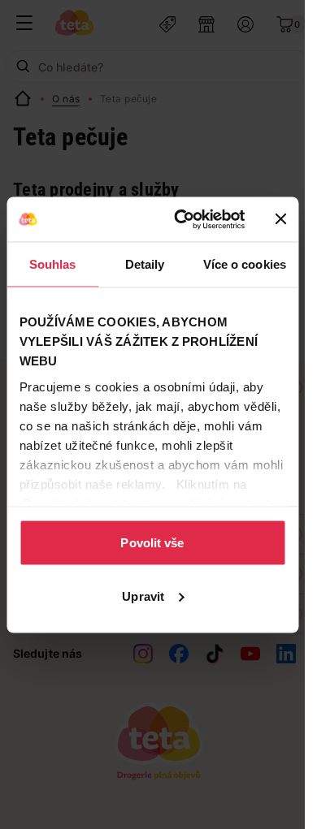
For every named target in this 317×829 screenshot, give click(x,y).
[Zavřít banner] (280, 219)
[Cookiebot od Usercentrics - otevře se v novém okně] (182, 219)
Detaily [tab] (145, 264)
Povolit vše (152, 543)
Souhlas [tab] (52, 264)
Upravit (143, 595)
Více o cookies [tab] (244, 264)
